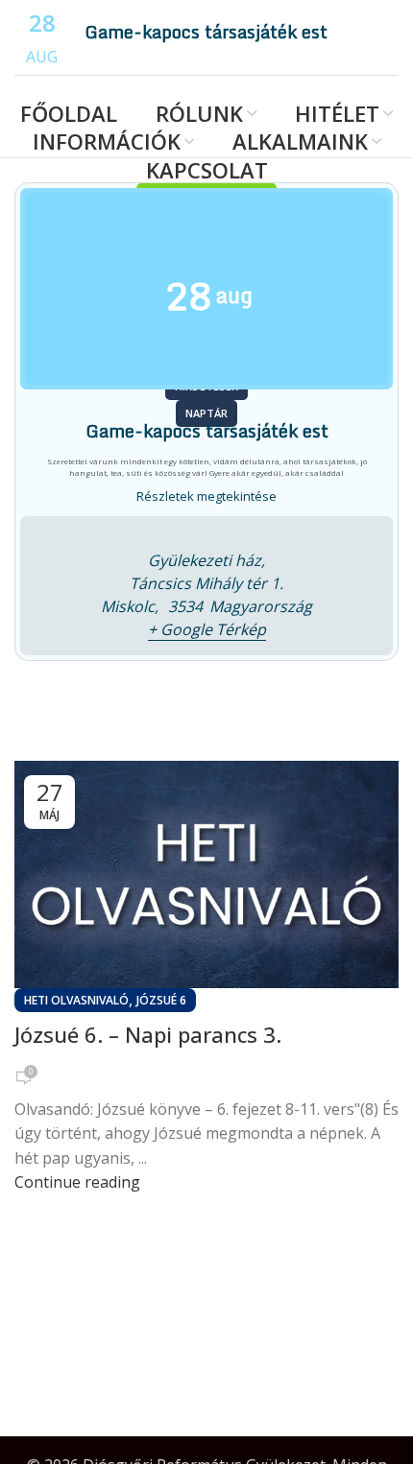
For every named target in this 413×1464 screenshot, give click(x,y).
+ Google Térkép (207, 629)
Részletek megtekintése (206, 496)
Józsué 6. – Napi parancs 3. (147, 1034)
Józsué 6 (161, 1000)
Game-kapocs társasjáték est (206, 31)
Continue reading (77, 1181)
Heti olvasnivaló (76, 1000)
